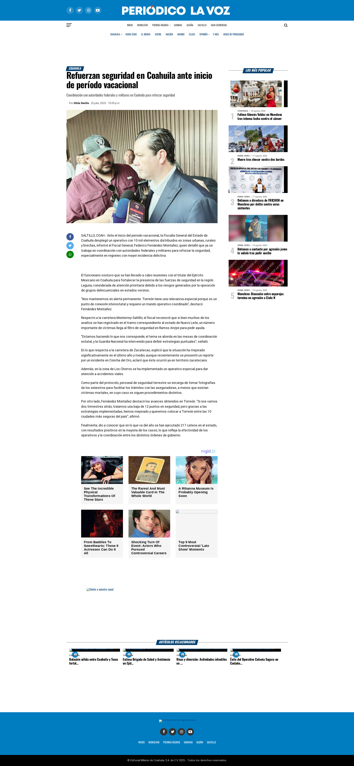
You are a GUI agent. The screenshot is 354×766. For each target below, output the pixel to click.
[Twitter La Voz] (172, 731)
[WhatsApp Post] (70, 254)
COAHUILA (115, 34)
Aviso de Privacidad (233, 34)
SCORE (158, 34)
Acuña (190, 25)
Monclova (142, 25)
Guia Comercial (219, 25)
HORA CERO (131, 34)
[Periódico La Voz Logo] (177, 16)
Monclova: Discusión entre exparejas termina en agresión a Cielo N (260, 296)
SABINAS (188, 742)
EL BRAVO (145, 34)
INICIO (141, 742)
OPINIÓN (203, 34)
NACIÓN (169, 34)
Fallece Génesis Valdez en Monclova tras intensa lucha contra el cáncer (259, 116)
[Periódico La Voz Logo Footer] (177, 719)
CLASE (192, 34)
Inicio (130, 25)
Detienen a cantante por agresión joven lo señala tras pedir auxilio (262, 251)
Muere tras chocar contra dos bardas (260, 159)
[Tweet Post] (70, 245)
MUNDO (181, 34)
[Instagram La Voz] (181, 731)
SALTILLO (211, 742)
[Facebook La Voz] (163, 731)
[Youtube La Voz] (190, 731)
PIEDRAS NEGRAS (171, 742)
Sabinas (178, 25)
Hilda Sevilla (81, 103)
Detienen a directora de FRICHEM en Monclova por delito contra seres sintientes (260, 204)
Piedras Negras (160, 25)
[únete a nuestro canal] (177, 614)
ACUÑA (199, 742)
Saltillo (202, 25)
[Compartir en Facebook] (70, 237)
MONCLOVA (153, 742)
